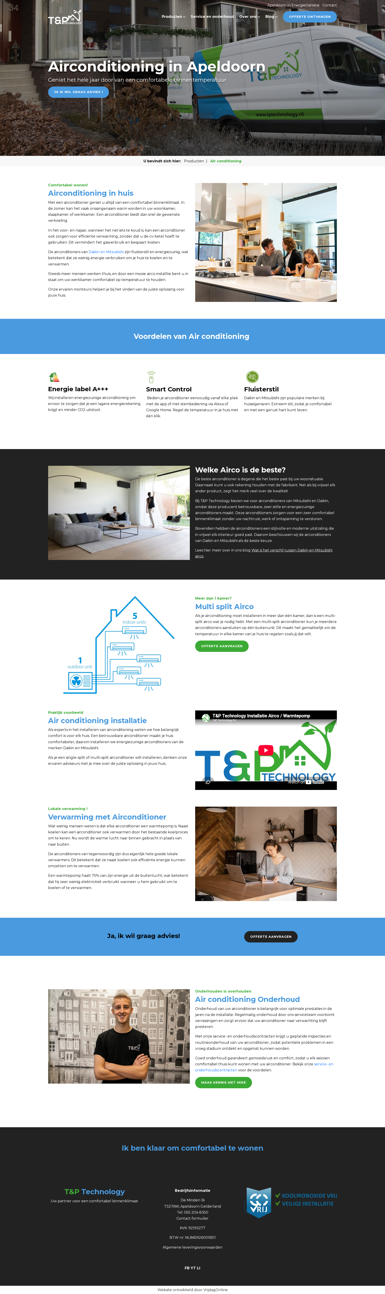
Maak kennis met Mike (223, 1082)
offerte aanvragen (271, 937)
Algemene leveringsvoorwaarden (192, 1247)
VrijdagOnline (215, 1290)
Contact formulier (192, 1218)
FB (188, 1268)
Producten (172, 16)
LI (198, 1268)
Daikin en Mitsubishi (106, 252)
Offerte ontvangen (310, 17)
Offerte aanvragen (222, 646)
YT (194, 1268)
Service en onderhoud (212, 16)
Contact (330, 5)
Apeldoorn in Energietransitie (293, 5)
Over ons (248, 16)
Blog (270, 16)
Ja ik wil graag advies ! (78, 92)
